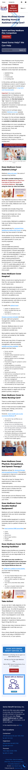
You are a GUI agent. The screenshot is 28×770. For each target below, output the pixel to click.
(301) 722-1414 (8, 738)
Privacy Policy (9, 759)
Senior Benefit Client (16, 766)
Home (3, 2)
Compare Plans (6, 36)
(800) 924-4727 (8, 745)
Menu (22, 8)
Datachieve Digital (19, 768)
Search (21, 50)
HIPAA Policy (7, 761)
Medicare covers (12, 112)
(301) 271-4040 (8, 753)
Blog (20, 725)
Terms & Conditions (17, 759)
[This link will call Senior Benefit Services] (24, 766)
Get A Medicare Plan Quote (13, 8)
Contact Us (11, 2)
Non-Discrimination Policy (17, 761)
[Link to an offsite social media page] (21, 2)
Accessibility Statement (13, 763)
